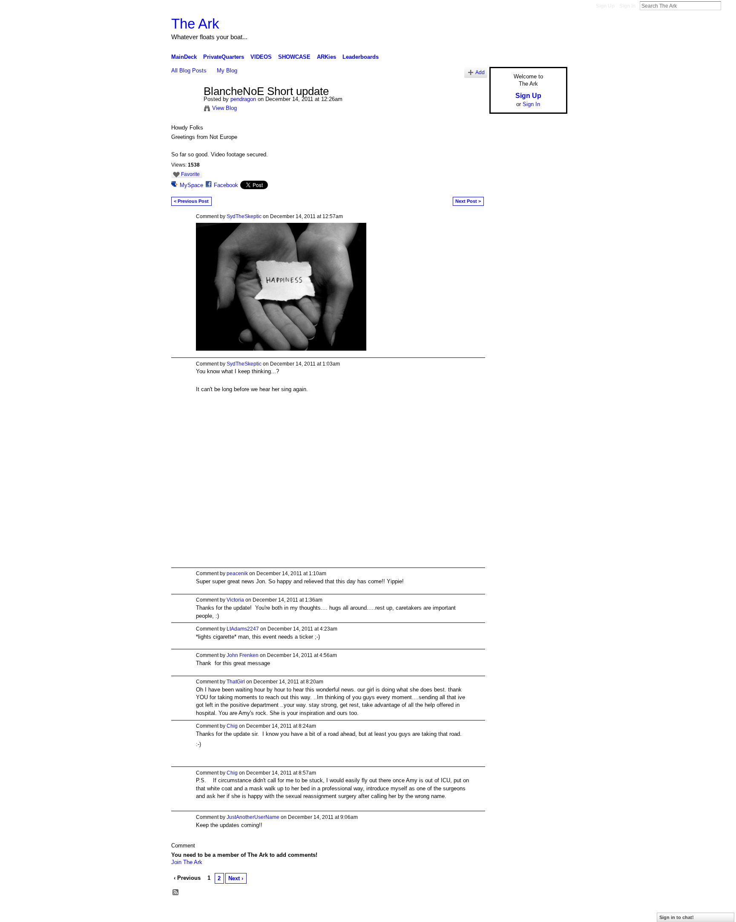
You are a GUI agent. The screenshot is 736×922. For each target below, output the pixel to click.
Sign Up (605, 6)
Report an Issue (504, 912)
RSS (176, 892)
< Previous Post (191, 201)
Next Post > (468, 201)
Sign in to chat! (676, 917)
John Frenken (243, 655)
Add (480, 72)
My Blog (227, 70)
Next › (235, 878)
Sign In (627, 6)
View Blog (224, 108)
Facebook (226, 185)
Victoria (235, 600)
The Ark (195, 24)
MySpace (191, 185)
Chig (232, 726)
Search (727, 5)
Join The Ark (186, 862)
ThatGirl (236, 682)
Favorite (190, 174)
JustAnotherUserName (253, 817)
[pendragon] (184, 109)
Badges (471, 912)
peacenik (237, 573)
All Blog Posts (189, 70)
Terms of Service (548, 912)
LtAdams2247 (243, 629)
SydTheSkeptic (244, 216)
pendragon (243, 99)
